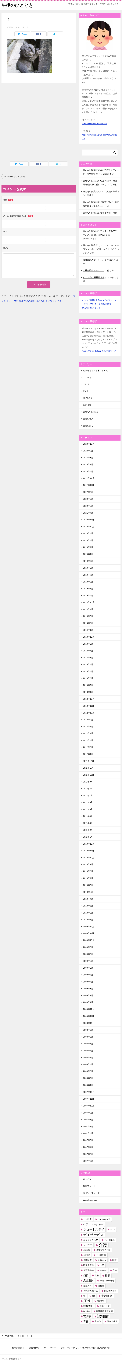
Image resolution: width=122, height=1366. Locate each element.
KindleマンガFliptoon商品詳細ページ (99, 351)
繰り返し (88, 1306)
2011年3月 (88, 823)
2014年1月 (88, 630)
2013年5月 (88, 664)
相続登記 (101, 1301)
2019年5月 (88, 588)
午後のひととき (17, 5)
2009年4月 (88, 982)
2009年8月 (88, 954)
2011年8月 (88, 788)
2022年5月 (88, 506)
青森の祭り (88, 425)
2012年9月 (88, 719)
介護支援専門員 (103, 1250)
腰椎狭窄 (86, 1311)
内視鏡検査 (102, 1260)
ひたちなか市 (104, 1219)
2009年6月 (88, 968)
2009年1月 (88, 1002)
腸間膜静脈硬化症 (104, 1311)
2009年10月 (88, 940)
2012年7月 (88, 733)
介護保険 (86, 1250)
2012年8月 (88, 726)
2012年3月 (88, 747)
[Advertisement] (29, 98)
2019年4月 (88, 595)
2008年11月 (88, 1016)
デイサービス (93, 1235)
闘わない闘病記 (90, 412)
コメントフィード (91, 1193)
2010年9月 (88, 864)
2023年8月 (88, 457)
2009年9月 (88, 947)
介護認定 (87, 1260)
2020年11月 (88, 519)
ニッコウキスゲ (90, 1240)
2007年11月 (88, 1099)
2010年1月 (88, 919)
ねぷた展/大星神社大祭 (93, 277)
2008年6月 (88, 1050)
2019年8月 (88, 568)
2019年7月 (88, 575)
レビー (87, 1244)
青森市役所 (112, 1321)
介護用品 (86, 1255)
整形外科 (87, 1286)
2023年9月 (88, 451)
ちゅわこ (111, 260)
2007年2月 (88, 1161)
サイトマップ (50, 1348)
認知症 (103, 1316)
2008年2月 (88, 1078)
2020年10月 (88, 526)
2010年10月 (88, 857)
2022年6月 (88, 499)
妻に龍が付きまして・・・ (94, 308)
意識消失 (88, 1280)
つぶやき (87, 377)
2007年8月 (88, 1119)
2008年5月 (88, 1057)
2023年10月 (88, 444)
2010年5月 (88, 892)
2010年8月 (88, 871)
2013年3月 (88, 678)
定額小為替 (88, 1270)
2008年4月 (88, 1064)
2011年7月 (88, 795)
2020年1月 (88, 554)
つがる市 (87, 1219)
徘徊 (107, 1275)
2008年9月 (88, 1030)
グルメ (86, 384)
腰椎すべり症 (105, 1306)
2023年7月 (88, 464)
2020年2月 (88, 547)
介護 (102, 1245)
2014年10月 (88, 602)
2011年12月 (88, 761)
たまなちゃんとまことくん (95, 370)
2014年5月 (88, 616)
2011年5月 (88, 809)
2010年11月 (88, 850)
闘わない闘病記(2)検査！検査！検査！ (101, 213)
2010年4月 (88, 899)
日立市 (101, 1286)
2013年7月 (88, 650)
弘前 (97, 1275)
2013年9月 (88, 644)
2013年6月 (88, 657)
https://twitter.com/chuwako (94, 123)
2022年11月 (88, 485)
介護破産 (101, 1255)
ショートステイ (93, 1229)
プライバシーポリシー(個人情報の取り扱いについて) (85, 1348)
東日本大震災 (110, 1291)
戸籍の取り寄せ (107, 1280)
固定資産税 (88, 1265)
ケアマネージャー (93, 1224)
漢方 (93, 1296)
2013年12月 (88, 637)
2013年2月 (88, 685)
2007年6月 (88, 1133)
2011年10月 (88, 775)
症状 (86, 1301)
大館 (102, 1265)
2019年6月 (88, 582)
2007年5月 (88, 1140)
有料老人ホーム (90, 1291)
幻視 (85, 1275)
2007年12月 (88, 1092)
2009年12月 (88, 926)
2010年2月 (88, 913)
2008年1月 (88, 1085)
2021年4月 (88, 513)
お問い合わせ (18, 1348)
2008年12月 (88, 1009)
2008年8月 (88, 1037)
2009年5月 (88, 974)
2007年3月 (88, 1154)
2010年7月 (88, 878)
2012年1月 (88, 754)
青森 (85, 1321)
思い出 (86, 391)
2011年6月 (88, 802)
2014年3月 (88, 623)
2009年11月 (88, 933)
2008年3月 (88, 1071)
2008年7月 (88, 1043)
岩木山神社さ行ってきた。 (15, 177)
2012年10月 (88, 713)
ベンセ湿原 (109, 1240)
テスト (112, 1229)
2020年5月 (88, 540)
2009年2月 (88, 995)
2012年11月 (88, 706)
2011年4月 (88, 816)
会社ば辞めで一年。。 (93, 260)
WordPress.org (90, 1200)
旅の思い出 (88, 398)
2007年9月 (88, 1113)
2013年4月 (88, 671)
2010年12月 (88, 844)
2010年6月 (88, 885)
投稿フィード (89, 1186)
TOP (14, 1336)
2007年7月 (88, 1126)
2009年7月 (88, 961)
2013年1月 (88, 692)
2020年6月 (88, 533)
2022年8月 (88, 492)
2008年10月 (88, 1023)
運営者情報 (34, 1348)
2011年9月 (88, 782)
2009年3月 (88, 988)
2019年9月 (88, 561)
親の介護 (87, 405)
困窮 (114, 1260)
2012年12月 (88, 699)
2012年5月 (88, 740)
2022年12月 (88, 478)
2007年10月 (88, 1106)
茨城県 (87, 1316)
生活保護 (106, 1295)
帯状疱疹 (103, 1270)
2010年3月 (88, 906)
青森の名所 (88, 418)
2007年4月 (88, 1147)
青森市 (98, 1321)
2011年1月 (88, 837)
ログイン (87, 1179)
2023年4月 (88, 471)
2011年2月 (88, 830)
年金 (115, 1270)
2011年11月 (88, 768)
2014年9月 (88, 609)
